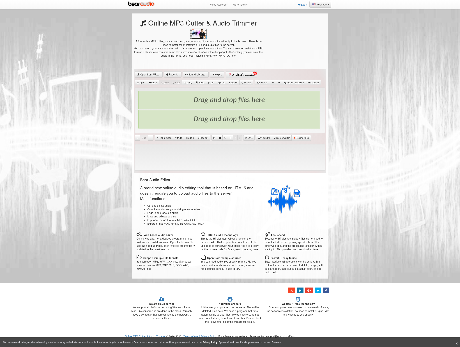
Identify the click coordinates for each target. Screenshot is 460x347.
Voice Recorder (218, 4)
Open (142, 82)
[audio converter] (241, 74)
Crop (222, 82)
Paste (201, 82)
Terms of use (191, 336)
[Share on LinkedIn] (300, 290)
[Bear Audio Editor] (142, 4)
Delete (234, 82)
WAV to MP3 (264, 137)
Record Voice (302, 137)
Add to (154, 82)
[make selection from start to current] (273, 82)
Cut (212, 82)
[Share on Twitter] (318, 290)
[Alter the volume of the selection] (137, 138)
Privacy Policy (208, 336)
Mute (179, 137)
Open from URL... (149, 74)
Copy (189, 82)
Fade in (190, 137)
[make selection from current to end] (279, 82)
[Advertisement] (294, 46)
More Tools (239, 4)
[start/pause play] (214, 138)
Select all (263, 82)
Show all (314, 82)
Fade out (203, 137)
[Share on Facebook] (326, 290)
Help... (218, 74)
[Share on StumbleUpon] (291, 290)
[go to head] (230, 138)
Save (250, 137)
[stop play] (220, 138)
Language (321, 4)
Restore (247, 82)
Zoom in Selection (295, 82)
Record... (173, 74)
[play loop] (225, 138)
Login (303, 4)
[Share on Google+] (309, 290)
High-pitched (164, 137)
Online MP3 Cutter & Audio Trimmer (145, 336)
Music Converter (282, 137)
